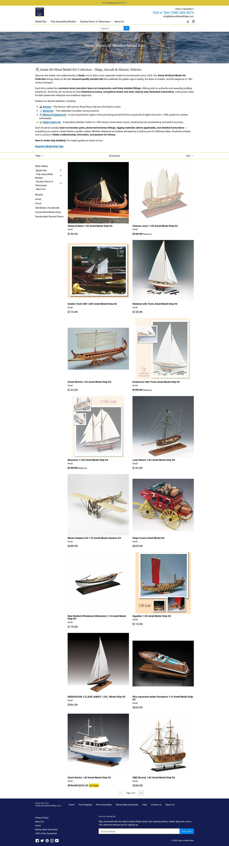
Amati (38, 198)
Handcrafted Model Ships (48, 211)
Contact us (156, 804)
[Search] (126, 28)
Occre (38, 203)
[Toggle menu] (60, 170)
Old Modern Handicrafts (47, 207)
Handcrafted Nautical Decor (49, 216)
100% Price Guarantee (46, 833)
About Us (170, 804)
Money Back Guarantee (127, 804)
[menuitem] (42, 21)
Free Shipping (85, 804)
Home (71, 804)
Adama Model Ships (186, 840)
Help (145, 804)
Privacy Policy (42, 817)
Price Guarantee (104, 804)
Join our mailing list (107, 816)
